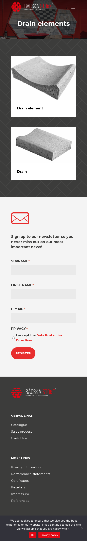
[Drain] (43, 145)
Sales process (21, 431)
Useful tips (19, 438)
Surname (20, 261)
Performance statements (30, 474)
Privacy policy (49, 535)
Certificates (20, 481)
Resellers (18, 487)
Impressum (20, 494)
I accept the (39, 337)
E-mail (18, 309)
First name (22, 285)
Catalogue (19, 425)
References (20, 501)
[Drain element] (43, 78)
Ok (33, 535)
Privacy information (26, 467)
